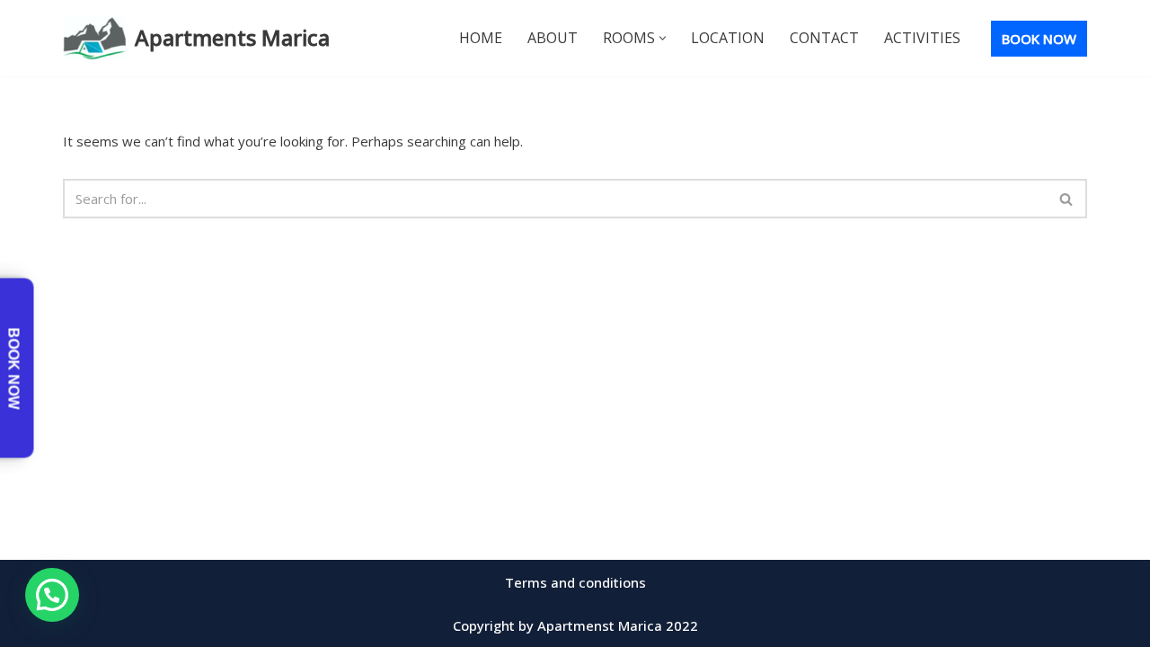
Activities (922, 38)
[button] (662, 38)
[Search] (1067, 198)
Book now (14, 368)
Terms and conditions (575, 582)
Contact (824, 38)
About (552, 38)
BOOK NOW (1039, 39)
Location (728, 38)
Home (480, 38)
